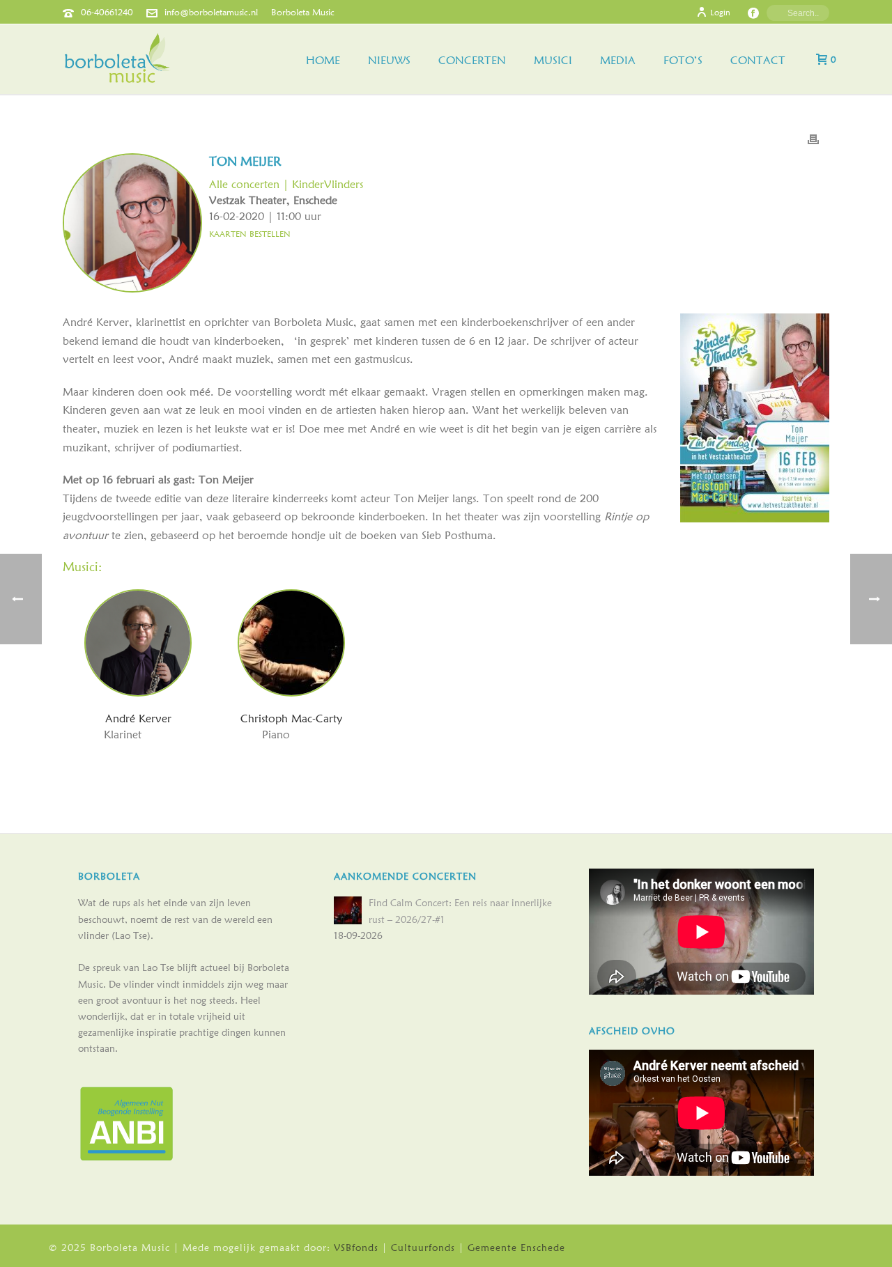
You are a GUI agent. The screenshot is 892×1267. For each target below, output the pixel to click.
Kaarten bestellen (250, 232)
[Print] (813, 138)
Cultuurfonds (423, 1247)
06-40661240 (107, 11)
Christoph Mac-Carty (291, 718)
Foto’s (682, 60)
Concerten (472, 60)
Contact (757, 60)
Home (323, 60)
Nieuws (389, 60)
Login (720, 12)
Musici (553, 60)
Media (618, 60)
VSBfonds (356, 1247)
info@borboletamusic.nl (211, 11)
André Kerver (138, 718)
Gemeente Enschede (516, 1247)
